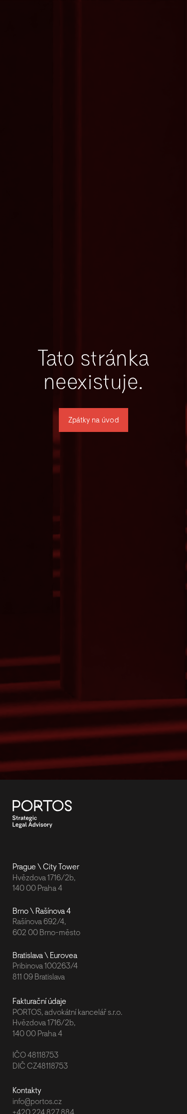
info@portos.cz (37, 1101)
